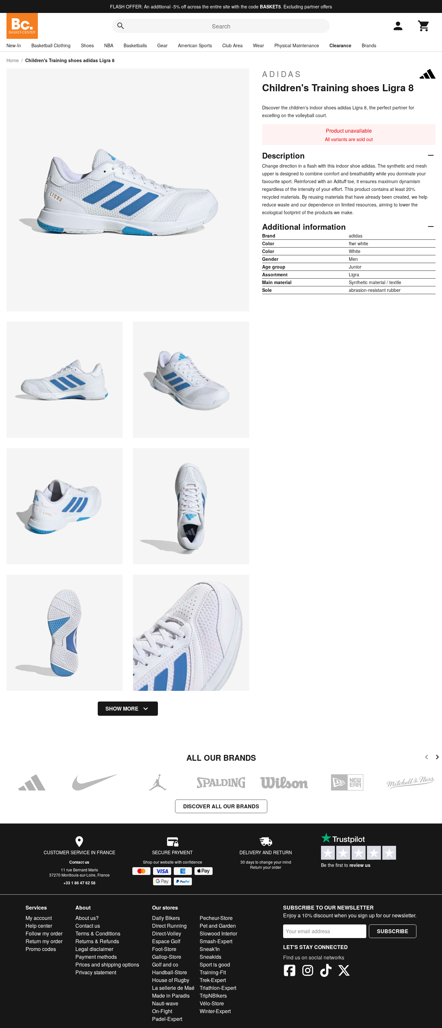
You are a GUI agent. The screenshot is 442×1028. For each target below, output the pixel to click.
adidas (282, 74)
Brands (369, 45)
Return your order (265, 867)
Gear (162, 45)
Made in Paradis (171, 995)
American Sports (195, 45)
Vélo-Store (212, 1003)
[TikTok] (325, 971)
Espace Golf (166, 941)
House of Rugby (170, 980)
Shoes (87, 45)
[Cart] (423, 25)
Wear (258, 45)
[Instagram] (307, 971)
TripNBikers (213, 995)
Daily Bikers (166, 918)
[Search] (120, 26)
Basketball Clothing (51, 45)
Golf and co (165, 964)
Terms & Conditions (97, 933)
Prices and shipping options (107, 964)
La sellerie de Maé (173, 987)
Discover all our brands (221, 806)
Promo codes (41, 949)
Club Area (232, 45)
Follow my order (44, 933)
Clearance (340, 45)
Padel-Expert (167, 1018)
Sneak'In (210, 949)
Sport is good (215, 964)
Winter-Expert (215, 1011)
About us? (87, 918)
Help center (39, 925)
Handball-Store (169, 972)
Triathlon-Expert (218, 987)
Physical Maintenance (296, 45)
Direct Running (169, 925)
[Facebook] (289, 971)
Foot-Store (164, 949)
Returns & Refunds (97, 941)
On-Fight (162, 1011)
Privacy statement (95, 972)
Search (221, 26)
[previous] (426, 758)
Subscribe (392, 931)
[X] (343, 971)
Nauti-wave (165, 1003)
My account (39, 918)
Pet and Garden (218, 925)
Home (12, 60)
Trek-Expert (213, 980)
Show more (121, 708)
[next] (437, 758)
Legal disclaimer (94, 949)
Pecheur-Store (216, 918)
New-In (13, 45)
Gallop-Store (166, 956)
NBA (108, 45)
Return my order (44, 941)
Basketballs (135, 45)
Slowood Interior (218, 933)
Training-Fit (213, 972)
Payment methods (96, 956)
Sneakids (210, 956)
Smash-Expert (216, 941)
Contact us (79, 862)
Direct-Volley (166, 933)
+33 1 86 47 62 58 (79, 883)
